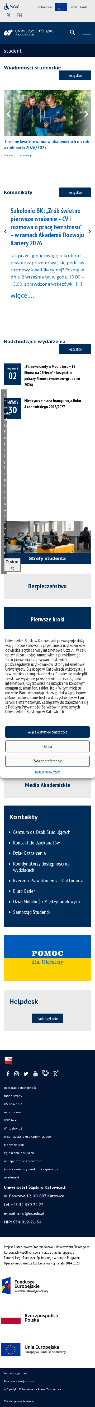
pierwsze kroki (14, 1145)
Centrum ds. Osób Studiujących (41, 832)
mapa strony (13, 1096)
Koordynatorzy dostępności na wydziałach (41, 866)
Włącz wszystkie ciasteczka (47, 731)
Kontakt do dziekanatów (36, 842)
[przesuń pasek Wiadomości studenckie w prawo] (83, 113)
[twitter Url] (25, 1074)
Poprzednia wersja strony (19, 1381)
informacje (26, 155)
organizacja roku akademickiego (27, 1136)
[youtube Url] (35, 1074)
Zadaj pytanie (47, 1018)
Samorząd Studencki (32, 912)
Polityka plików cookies (47, 772)
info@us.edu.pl (30, 1213)
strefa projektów (45, 7)
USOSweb (11, 1120)
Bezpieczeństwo (47, 586)
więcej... (22, 295)
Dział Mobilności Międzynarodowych (46, 901)
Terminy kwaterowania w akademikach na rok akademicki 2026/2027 (46, 144)
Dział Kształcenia (29, 853)
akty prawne (13, 1112)
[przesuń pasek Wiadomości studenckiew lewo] (12, 113)
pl (9, 15)
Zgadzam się (12, 564)
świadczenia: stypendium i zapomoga (31, 1169)
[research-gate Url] (56, 1074)
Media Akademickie (47, 785)
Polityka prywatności (16, 1373)
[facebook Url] (8, 1074)
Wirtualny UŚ (13, 1128)
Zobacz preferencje (47, 760)
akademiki (10, 155)
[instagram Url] (16, 1074)
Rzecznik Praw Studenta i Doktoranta (48, 880)
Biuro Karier (24, 891)
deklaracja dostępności (20, 1088)
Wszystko (75, 75)
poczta (74, 7)
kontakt (83, 7)
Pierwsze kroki (48, 619)
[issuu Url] (45, 1074)
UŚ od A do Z (13, 1104)
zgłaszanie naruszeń (19, 1153)
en (19, 15)
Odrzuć (47, 746)
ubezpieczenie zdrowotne (22, 1161)
